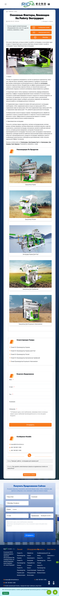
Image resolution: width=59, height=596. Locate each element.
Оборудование (33, 549)
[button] (55, 592)
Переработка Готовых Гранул (31, 565)
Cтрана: (9, 509)
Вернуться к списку (29, 474)
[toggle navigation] (6, 4)
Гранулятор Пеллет (30, 219)
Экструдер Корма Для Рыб (30, 254)
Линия (19, 549)
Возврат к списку (48, 21)
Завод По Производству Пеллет (41, 560)
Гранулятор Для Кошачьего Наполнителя (30, 324)
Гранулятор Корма (30, 184)
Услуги (49, 560)
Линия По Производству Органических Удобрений (25, 358)
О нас (48, 553)
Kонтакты (51, 549)
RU (48, 4)
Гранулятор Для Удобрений (30, 289)
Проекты (41, 549)
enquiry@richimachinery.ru (12, 579)
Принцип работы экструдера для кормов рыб (24, 461)
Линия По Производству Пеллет (20, 354)
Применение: (35, 515)
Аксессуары (30, 575)
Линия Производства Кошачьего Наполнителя (24, 361)
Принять (5, 593)
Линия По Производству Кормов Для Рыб (23, 351)
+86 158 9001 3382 (41, 579)
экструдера (44, 83)
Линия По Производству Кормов (20, 347)
